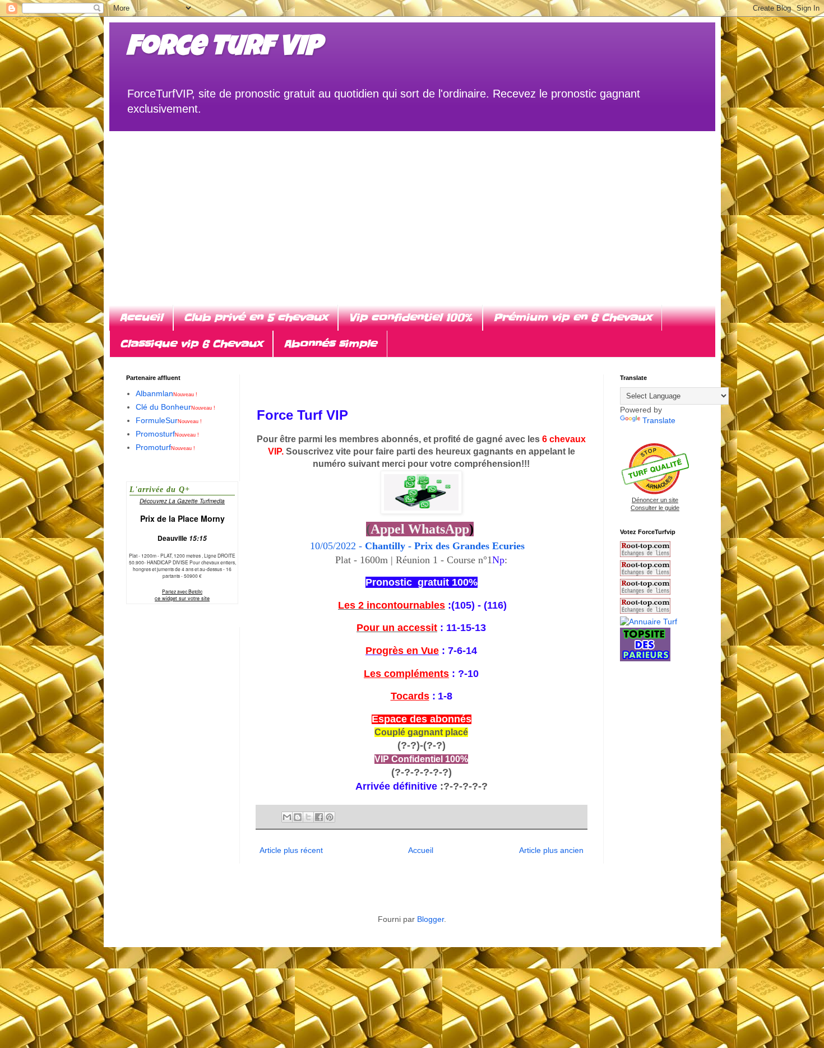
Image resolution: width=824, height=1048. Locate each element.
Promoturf (165, 447)
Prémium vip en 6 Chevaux (572, 317)
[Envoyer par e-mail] (287, 817)
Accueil (141, 317)
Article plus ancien (551, 850)
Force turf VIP (224, 49)
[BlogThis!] (297, 817)
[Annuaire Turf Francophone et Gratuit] (648, 621)
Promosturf (167, 433)
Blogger (430, 919)
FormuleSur (169, 420)
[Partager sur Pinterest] (329, 817)
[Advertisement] (412, 209)
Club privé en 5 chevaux (255, 317)
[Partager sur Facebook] (319, 817)
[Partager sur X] (308, 817)
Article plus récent (291, 850)
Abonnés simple (330, 344)
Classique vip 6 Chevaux (191, 344)
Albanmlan (166, 393)
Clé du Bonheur (175, 406)
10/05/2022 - (421, 545)
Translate (658, 420)
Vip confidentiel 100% (410, 317)
